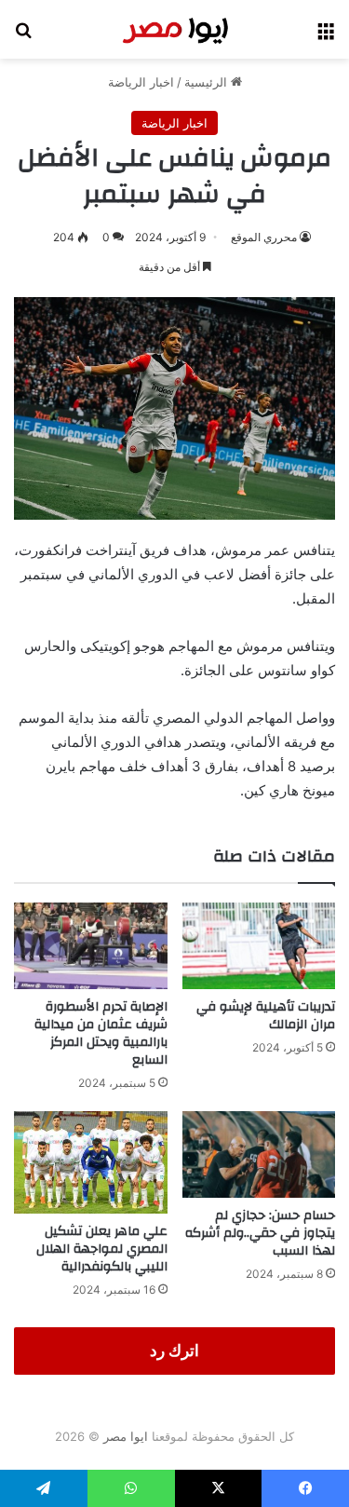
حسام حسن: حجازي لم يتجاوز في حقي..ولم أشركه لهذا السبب (260, 1233)
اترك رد (174, 1350)
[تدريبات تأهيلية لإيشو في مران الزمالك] (259, 946)
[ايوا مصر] (175, 29)
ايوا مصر (125, 1436)
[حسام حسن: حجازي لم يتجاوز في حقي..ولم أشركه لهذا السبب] (259, 1154)
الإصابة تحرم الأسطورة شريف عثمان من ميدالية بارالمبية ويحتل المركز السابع (101, 1033)
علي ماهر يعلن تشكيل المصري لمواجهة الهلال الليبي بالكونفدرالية (102, 1249)
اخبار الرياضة (141, 82)
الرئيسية (207, 82)
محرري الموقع (264, 237)
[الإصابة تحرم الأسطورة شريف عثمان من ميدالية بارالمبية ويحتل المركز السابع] (91, 946)
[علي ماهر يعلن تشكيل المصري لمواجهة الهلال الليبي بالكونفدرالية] (91, 1162)
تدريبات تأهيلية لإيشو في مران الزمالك (265, 1016)
